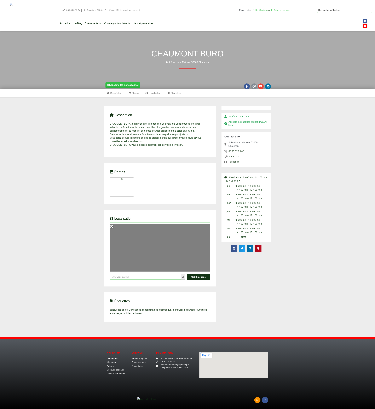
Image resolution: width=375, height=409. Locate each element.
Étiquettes (176, 93)
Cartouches (135, 309)
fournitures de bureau (184, 309)
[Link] (254, 86)
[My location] (183, 277)
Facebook (234, 162)
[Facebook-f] (247, 86)
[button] (65, 23)
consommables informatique (156, 309)
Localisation (155, 93)
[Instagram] (257, 400)
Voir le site (234, 156)
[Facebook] (365, 21)
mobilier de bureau (132, 313)
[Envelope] (261, 86)
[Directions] (268, 86)
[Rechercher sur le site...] (344, 10)
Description (116, 93)
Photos (135, 93)
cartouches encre (119, 309)
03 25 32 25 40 (236, 151)
